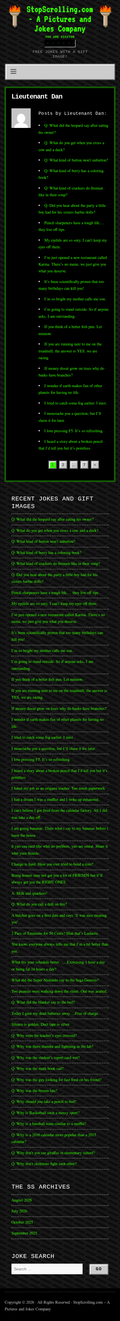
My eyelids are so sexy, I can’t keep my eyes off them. (54, 603)
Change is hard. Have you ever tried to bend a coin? (52, 864)
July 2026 (19, 1211)
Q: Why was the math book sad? (37, 1068)
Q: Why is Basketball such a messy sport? (45, 1112)
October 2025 (22, 1222)
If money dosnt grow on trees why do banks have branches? (58, 708)
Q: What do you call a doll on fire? (39, 904)
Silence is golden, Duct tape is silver (40, 1024)
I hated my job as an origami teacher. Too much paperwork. (58, 788)
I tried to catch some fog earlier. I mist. (75, 403)
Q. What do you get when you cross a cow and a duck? (54, 530)
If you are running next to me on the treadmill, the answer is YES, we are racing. (70, 350)
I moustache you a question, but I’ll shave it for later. (53, 748)
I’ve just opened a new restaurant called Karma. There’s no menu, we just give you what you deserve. (73, 264)
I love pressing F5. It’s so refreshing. (74, 430)
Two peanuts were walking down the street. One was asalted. (59, 991)
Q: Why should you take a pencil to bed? (43, 1101)
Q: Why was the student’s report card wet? (45, 1057)
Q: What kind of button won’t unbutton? (76, 160)
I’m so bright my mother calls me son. (75, 298)
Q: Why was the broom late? (34, 1090)
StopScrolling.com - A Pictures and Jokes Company (60, 18)
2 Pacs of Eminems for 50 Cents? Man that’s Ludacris (54, 933)
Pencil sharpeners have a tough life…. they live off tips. (55, 592)
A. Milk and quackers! (29, 893)
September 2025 (24, 1233)
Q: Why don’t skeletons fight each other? (43, 1163)
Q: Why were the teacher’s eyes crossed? (43, 1035)
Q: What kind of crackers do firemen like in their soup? (55, 563)
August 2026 (21, 1200)
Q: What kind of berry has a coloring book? (46, 552)
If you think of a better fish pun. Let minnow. (47, 679)
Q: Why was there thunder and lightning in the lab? (52, 1046)
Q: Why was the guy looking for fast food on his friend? (56, 1079)
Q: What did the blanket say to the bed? (43, 1002)
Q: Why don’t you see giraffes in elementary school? (53, 1152)
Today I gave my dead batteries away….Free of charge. (55, 1013)
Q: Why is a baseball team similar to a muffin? (48, 1123)
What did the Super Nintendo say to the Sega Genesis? (55, 980)
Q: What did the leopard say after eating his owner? (52, 519)
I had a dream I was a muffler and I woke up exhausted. (55, 799)
